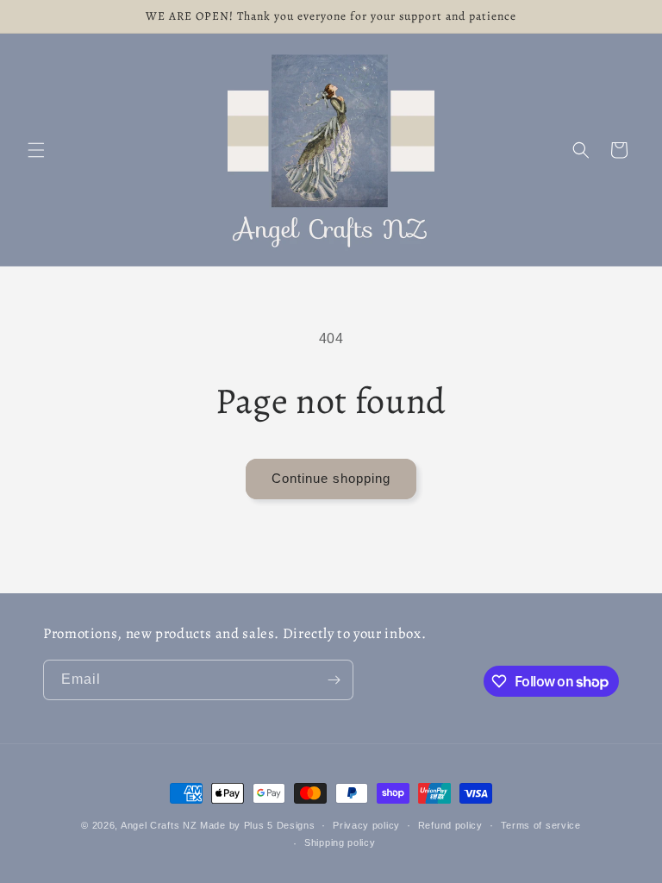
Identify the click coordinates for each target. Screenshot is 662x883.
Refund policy (450, 825)
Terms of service (541, 825)
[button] (36, 150)
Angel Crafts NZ (159, 825)
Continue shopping (331, 478)
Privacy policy (366, 825)
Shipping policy (340, 842)
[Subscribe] (334, 680)
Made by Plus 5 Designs (257, 825)
